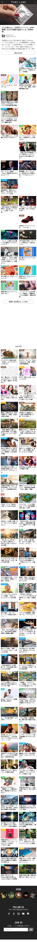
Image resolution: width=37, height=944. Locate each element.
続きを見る (18, 53)
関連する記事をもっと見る (18, 302)
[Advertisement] (18, 326)
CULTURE (3, 75)
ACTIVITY (21, 75)
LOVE (21, 58)
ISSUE (3, 92)
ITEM (3, 266)
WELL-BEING (4, 109)
